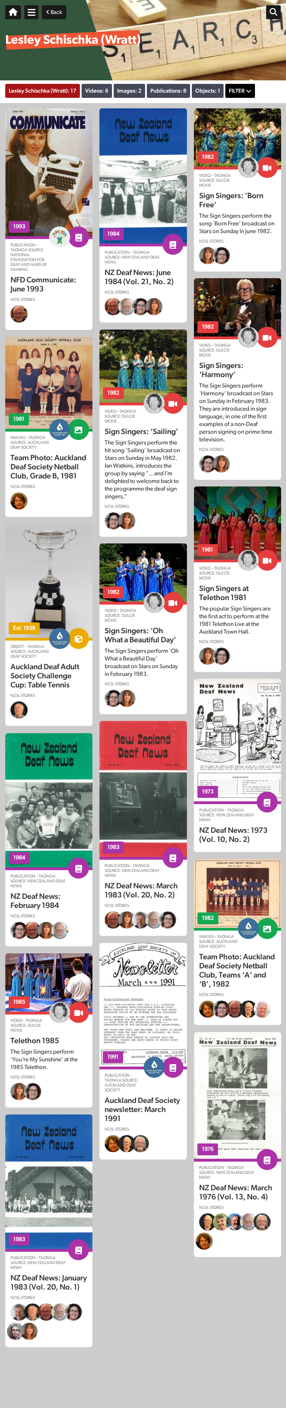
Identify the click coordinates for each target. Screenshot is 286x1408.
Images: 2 (129, 91)
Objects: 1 (207, 91)
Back (56, 12)
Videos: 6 (96, 91)
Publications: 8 (168, 91)
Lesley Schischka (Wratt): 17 (42, 91)
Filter (236, 91)
